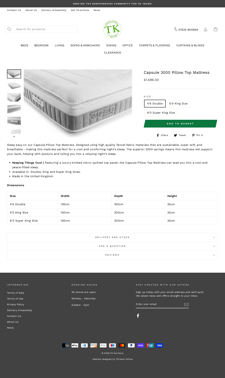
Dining (111, 45)
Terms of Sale (15, 292)
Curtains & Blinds (190, 45)
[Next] (14, 135)
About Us (31, 10)
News (97, 10)
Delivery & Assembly (53, 10)
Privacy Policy (15, 304)
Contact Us (14, 10)
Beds (24, 45)
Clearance (112, 52)
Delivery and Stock (112, 237)
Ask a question (112, 246)
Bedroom (41, 45)
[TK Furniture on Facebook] (138, 316)
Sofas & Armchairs (85, 45)
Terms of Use (15, 298)
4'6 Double (155, 103)
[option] (112, 4)
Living (59, 45)
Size (147, 96)
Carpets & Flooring (154, 45)
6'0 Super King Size (161, 112)
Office (128, 45)
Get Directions (80, 10)
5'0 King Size (178, 103)
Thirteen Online (124, 359)
